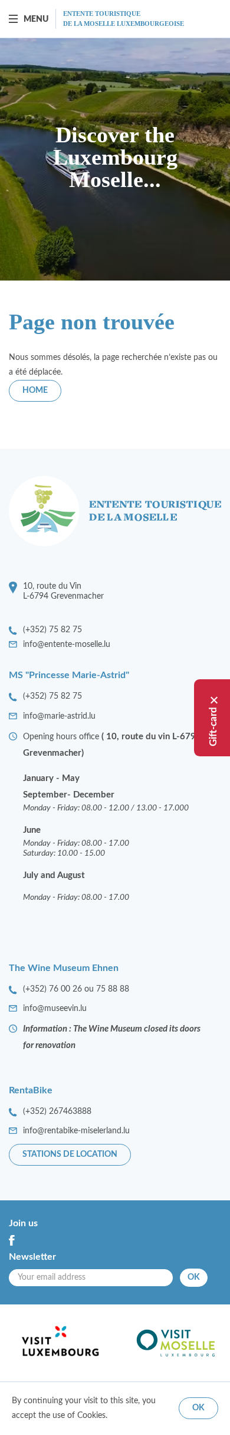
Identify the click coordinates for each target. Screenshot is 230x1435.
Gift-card (213, 726)
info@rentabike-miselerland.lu (76, 1131)
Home (35, 390)
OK (194, 1277)
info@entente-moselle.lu (66, 644)
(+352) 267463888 (57, 1111)
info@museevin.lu (55, 1008)
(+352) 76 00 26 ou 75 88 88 (76, 989)
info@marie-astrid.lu (59, 716)
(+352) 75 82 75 (52, 630)
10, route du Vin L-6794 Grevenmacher (63, 591)
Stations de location (69, 1154)
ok (198, 1408)
